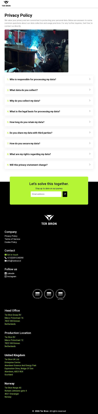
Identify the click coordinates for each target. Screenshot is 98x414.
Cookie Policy (11, 242)
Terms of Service (12, 239)
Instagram (11, 276)
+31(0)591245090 (15, 258)
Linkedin (10, 273)
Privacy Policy (11, 236)
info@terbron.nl (14, 261)
